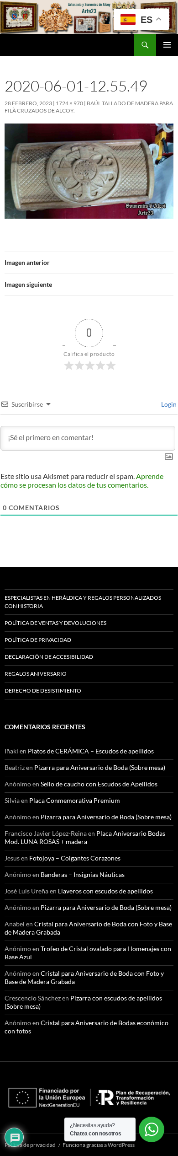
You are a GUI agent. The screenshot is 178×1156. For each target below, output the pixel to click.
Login (168, 404)
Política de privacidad (38, 639)
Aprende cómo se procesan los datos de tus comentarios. (81, 480)
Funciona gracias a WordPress (99, 1144)
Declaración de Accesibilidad (49, 656)
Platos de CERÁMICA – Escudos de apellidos (91, 751)
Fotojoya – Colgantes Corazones (74, 858)
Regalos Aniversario (36, 673)
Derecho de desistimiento (43, 690)
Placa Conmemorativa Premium (74, 800)
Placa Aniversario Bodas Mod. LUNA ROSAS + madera (85, 837)
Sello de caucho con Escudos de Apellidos (99, 784)
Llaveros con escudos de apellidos (105, 891)
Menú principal (167, 45)
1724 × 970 (69, 103)
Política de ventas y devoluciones (55, 622)
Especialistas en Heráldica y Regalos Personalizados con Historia (83, 601)
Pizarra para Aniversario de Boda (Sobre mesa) (99, 767)
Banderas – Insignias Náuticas (83, 874)
